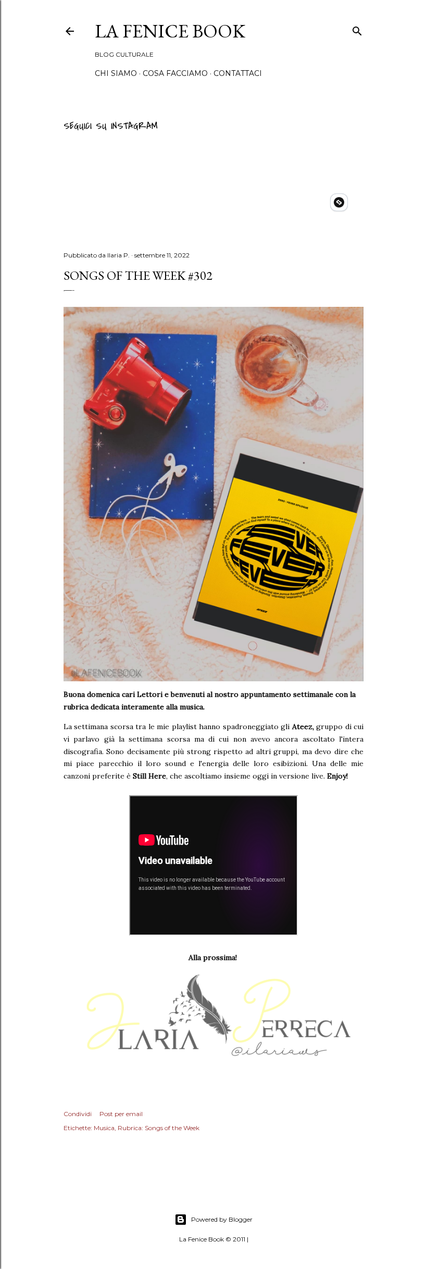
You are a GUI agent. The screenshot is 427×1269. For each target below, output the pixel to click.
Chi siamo (116, 73)
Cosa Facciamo (175, 73)
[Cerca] (357, 29)
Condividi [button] (78, 1114)
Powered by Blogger (222, 1219)
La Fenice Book (170, 31)
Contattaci (238, 73)
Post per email (121, 1114)
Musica (104, 1128)
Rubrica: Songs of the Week (158, 1128)
